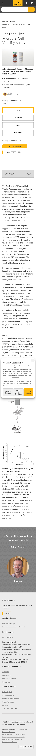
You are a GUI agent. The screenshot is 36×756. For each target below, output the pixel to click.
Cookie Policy (15, 377)
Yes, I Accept (28, 392)
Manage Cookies (8, 392)
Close (33, 360)
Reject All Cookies (18, 392)
